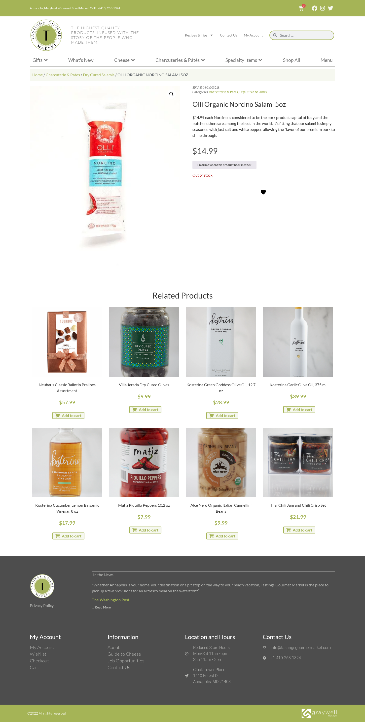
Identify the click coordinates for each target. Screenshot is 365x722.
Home (37, 74)
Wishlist (38, 653)
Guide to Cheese (124, 653)
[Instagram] (322, 8)
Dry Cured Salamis (98, 74)
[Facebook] (314, 8)
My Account (253, 35)
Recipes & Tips (196, 35)
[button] (171, 94)
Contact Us (228, 35)
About (114, 647)
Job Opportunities (126, 660)
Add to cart (71, 415)
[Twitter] (330, 8)
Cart (34, 667)
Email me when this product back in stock (224, 165)
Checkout (39, 660)
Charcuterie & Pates (63, 74)
